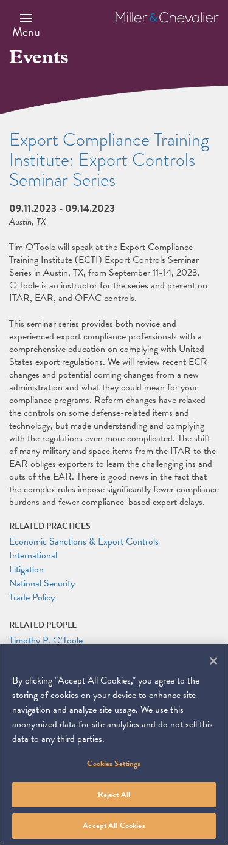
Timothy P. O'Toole (46, 640)
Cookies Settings (113, 764)
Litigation (26, 569)
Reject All (114, 795)
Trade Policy (32, 597)
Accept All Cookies (114, 826)
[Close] (213, 661)
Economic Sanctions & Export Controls (84, 541)
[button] (26, 25)
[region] (114, 744)
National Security (42, 583)
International (33, 555)
